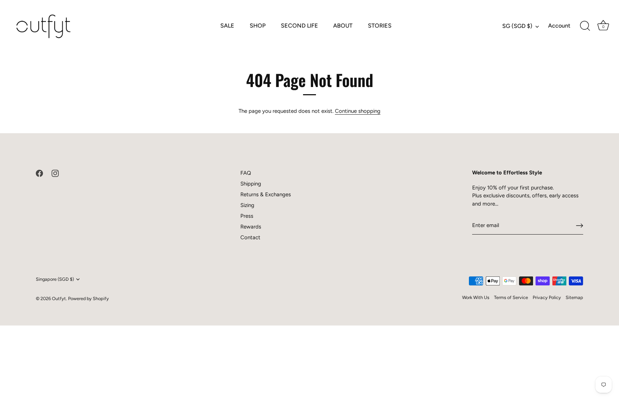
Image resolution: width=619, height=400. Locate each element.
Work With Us (475, 297)
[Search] (585, 26)
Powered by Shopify (88, 298)
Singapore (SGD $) (55, 279)
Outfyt (59, 298)
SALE (227, 25)
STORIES (380, 25)
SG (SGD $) (517, 26)
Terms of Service (511, 297)
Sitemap (574, 297)
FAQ (245, 173)
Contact (250, 237)
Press (246, 216)
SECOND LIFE (299, 25)
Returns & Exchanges (265, 194)
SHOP (257, 25)
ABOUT (342, 25)
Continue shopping (357, 111)
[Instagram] (55, 173)
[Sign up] (579, 225)
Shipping (250, 183)
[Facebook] (39, 173)
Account (559, 25)
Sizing (247, 205)
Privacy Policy (547, 297)
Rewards (250, 226)
